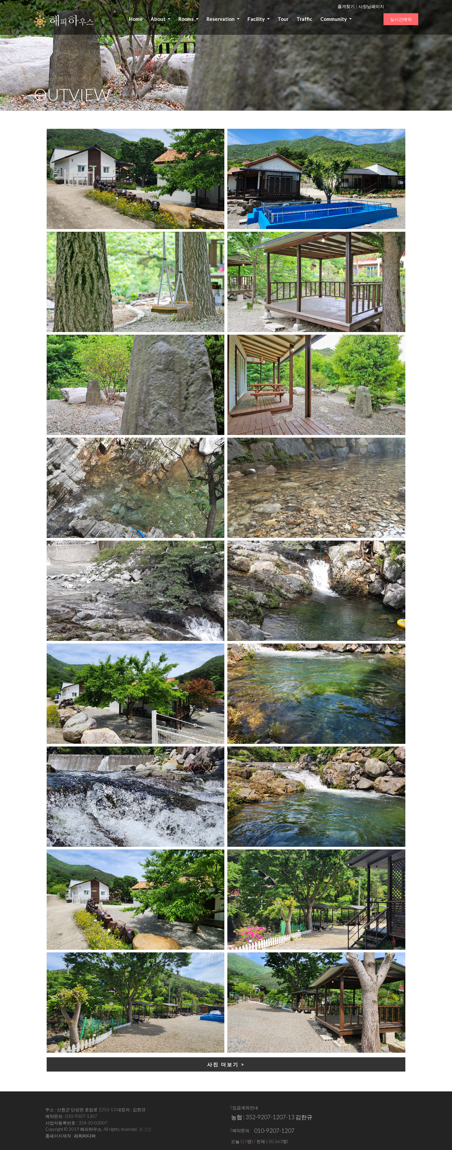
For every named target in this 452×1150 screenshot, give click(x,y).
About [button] (158, 19)
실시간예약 (401, 19)
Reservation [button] (221, 19)
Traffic (304, 19)
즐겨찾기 (346, 6)
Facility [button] (257, 19)
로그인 (145, 1129)
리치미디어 (85, 1135)
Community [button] (334, 19)
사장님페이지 (371, 6)
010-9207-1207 (274, 1130)
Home (136, 19)
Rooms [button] (186, 19)
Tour (283, 19)
